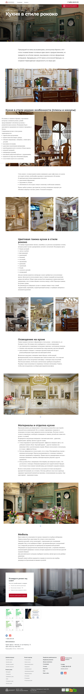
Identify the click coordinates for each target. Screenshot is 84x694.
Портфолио (40, 6)
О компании (19, 2)
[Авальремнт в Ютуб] (65, 673)
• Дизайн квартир (9, 659)
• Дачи (7, 678)
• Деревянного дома (9, 676)
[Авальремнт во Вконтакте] (62, 673)
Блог (44, 670)
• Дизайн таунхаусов (10, 666)
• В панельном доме (28, 680)
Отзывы (45, 666)
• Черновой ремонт (28, 673)
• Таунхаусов (8, 674)
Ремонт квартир (21, 6)
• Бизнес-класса (27, 662)
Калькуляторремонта (68, 658)
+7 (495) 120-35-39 (72, 2)
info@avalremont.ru (10, 641)
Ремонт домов (31, 6)
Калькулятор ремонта (71, 6)
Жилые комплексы (47, 661)
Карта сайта (46, 673)
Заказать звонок (64, 668)
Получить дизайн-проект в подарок (18, 595)
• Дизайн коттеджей (10, 664)
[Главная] (10, 2)
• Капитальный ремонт (28, 664)
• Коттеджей (8, 671)
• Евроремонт (27, 666)
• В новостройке (27, 659)
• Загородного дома (9, 681)
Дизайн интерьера (10, 6)
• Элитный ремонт (28, 668)
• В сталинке (26, 675)
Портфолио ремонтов (48, 659)
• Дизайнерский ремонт (29, 671)
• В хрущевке (27, 678)
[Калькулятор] (63, 659)
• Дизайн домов (9, 662)
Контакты (26, 2)
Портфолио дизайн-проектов (50, 657)
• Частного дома (9, 683)
